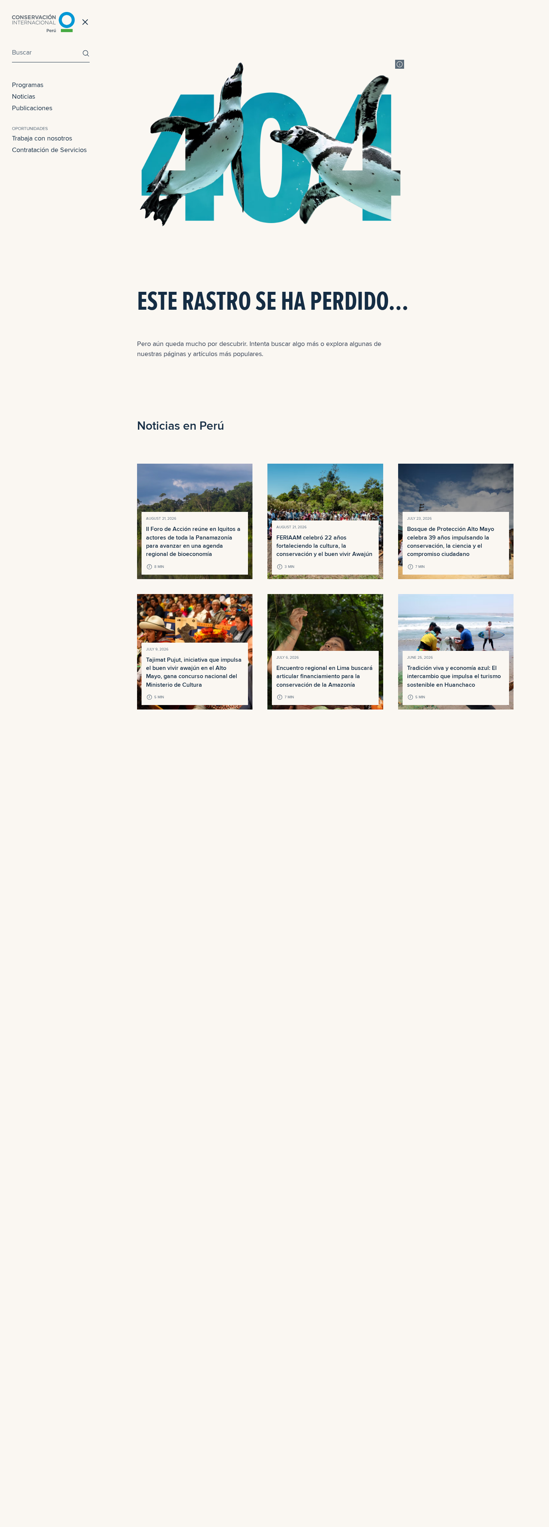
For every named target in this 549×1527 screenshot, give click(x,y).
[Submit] (84, 53)
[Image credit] (399, 64)
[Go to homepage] (43, 22)
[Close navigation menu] (85, 22)
